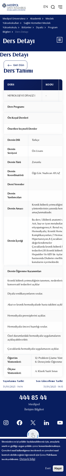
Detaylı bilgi (27, 459)
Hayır (58, 468)
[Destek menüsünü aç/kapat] (33, 435)
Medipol (34, 404)
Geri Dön (18, 65)
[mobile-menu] (60, 7)
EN (45, 7)
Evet (48, 468)
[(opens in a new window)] (6, 423)
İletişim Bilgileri (34, 409)
